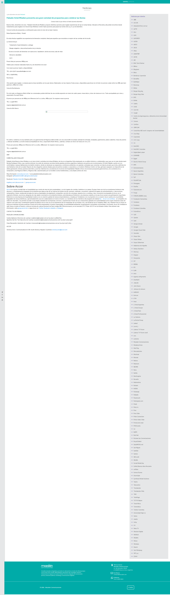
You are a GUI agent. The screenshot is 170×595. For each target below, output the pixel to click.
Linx (135, 335)
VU (134, 525)
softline (136, 469)
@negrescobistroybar (31, 176)
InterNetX (136, 280)
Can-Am (136, 110)
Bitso (135, 72)
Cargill (135, 113)
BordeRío (136, 78)
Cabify (136, 103)
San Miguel (137, 447)
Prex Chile (137, 413)
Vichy (135, 522)
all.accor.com (20, 182)
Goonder (136, 233)
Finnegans (137, 183)
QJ (134, 429)
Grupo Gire (137, 236)
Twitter (40, 208)
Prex (135, 410)
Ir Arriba (130, 587)
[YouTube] (2, 300)
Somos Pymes (138, 472)
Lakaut (136, 323)
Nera (135, 370)
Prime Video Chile (139, 419)
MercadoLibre (138, 351)
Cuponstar (137, 137)
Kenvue (136, 295)
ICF (134, 261)
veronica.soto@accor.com (59, 229)
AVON (135, 57)
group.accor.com (31, 182)
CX (134, 143)
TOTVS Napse (138, 500)
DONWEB (136, 155)
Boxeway (136, 85)
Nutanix (136, 385)
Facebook (46, 208)
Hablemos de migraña (140, 245)
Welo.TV (136, 528)
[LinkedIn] (2, 297)
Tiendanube (137, 488)
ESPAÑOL (125, 1)
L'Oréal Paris (137, 311)
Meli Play (136, 348)
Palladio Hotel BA (18, 179)
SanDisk (136, 450)
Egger (135, 158)
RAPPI (135, 432)
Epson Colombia (138, 174)
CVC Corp (137, 140)
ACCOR (136, 23)
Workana (136, 544)
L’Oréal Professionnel (140, 314)
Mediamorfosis (138, 345)
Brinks (135, 88)
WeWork (136, 534)
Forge (135, 193)
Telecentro (137, 485)
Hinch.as (136, 252)
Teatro (136, 482)
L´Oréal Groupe (138, 308)
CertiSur (136, 124)
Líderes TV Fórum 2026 (141, 332)
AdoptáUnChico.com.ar (140, 26)
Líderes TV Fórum (139, 329)
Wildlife (136, 538)
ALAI (135, 35)
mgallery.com (11, 182)
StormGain (137, 475)
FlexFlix (136, 186)
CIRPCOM (136, 127)
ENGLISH (131, 1)
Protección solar (138, 423)
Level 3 (136, 326)
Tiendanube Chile (139, 491)
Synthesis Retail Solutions (141, 478)
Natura (136, 360)
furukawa (136, 202)
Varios (135, 516)
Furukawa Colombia (139, 208)
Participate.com (138, 401)
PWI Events (137, 426)
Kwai (135, 301)
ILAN (135, 270)
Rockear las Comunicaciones (142, 438)
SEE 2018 (136, 457)
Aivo (135, 32)
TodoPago (137, 497)
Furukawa (136, 205)
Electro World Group (140, 161)
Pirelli (135, 404)
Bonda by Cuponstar (140, 75)
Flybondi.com (138, 189)
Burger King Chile (139, 94)
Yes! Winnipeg (138, 550)
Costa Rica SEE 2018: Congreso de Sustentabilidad (149, 130)
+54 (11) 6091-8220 (118, 579)
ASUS (135, 47)
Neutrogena (137, 376)
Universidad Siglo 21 (140, 513)
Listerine (136, 339)
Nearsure (136, 363)
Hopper (136, 255)
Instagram (60, 208)
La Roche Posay (138, 320)
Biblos (135, 66)
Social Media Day (139, 463)
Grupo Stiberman (139, 242)
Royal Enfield (137, 441)
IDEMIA (136, 264)
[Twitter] (2, 292)
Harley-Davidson (139, 248)
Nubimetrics (137, 382)
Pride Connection (139, 416)
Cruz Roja (136, 133)
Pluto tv (136, 407)
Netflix (135, 373)
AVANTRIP (137, 54)
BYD (135, 97)
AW (135, 60)
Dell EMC (136, 146)
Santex (136, 454)
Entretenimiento (138, 168)
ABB (135, 19)
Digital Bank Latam (139, 152)
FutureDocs (137, 211)
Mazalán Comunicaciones (141, 342)
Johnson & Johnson (139, 289)
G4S (135, 214)
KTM (135, 298)
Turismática (137, 506)
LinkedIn (52, 208)
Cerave (136, 121)
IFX (134, 267)
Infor (135, 273)
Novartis (136, 379)
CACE (135, 106)
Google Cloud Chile (139, 230)
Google (136, 227)
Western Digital (138, 531)
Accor (8, 189)
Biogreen (136, 69)
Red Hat (136, 435)
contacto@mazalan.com (120, 574)
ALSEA (135, 41)
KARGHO (136, 292)
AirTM (135, 29)
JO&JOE (136, 283)
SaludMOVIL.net (138, 444)
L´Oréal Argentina (139, 304)
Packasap (136, 391)
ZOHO (135, 556)
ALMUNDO (137, 38)
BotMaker (136, 82)
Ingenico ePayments (140, 276)
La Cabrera (137, 317)
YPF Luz (136, 553)
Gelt (135, 220)
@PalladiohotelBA (18, 176)
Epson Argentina (138, 171)
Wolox (135, 541)
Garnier (136, 217)
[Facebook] (2, 295)
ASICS (135, 44)
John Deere (137, 286)
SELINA (136, 460)
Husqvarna (137, 258)
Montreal (136, 354)
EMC (135, 165)
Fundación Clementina (140, 199)
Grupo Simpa (137, 239)
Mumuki (136, 357)
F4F (135, 177)
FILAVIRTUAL (137, 180)
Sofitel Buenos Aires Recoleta (142, 466)
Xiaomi (136, 547)
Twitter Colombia (139, 510)
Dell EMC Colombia (139, 149)
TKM (135, 494)
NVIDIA (136, 388)
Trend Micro (137, 503)
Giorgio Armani (138, 224)
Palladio (23, 14)
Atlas (135, 51)
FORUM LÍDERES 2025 (140, 196)
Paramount (137, 398)
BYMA (135, 100)
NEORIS (136, 367)
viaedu (136, 519)
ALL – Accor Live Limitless (107, 199)
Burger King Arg (138, 91)
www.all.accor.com (22, 174)
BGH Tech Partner (139, 63)
